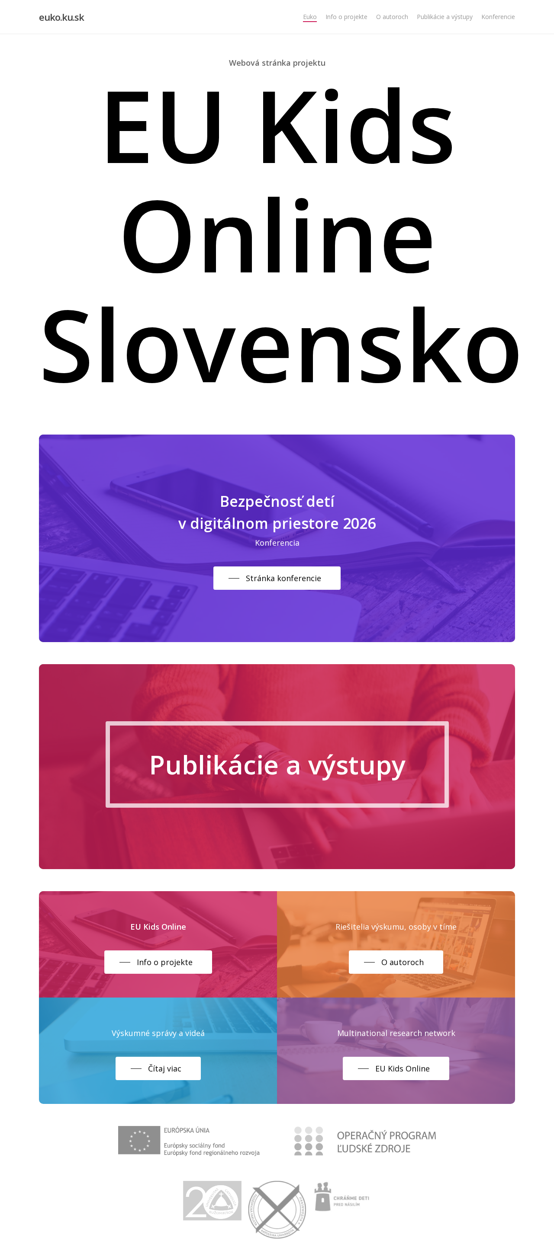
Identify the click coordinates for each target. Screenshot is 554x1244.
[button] (277, 578)
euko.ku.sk (61, 17)
